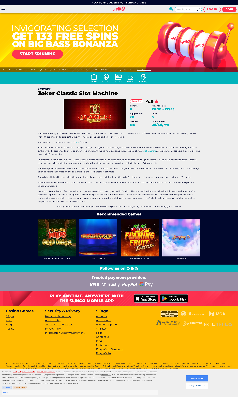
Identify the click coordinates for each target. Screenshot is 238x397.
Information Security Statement (65, 332)
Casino (143, 82)
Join (229, 9)
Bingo (130, 82)
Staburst (129, 366)
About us (101, 316)
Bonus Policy (53, 320)
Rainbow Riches (101, 366)
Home (94, 82)
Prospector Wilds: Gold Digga (57, 258)
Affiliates (101, 328)
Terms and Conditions (59, 324)
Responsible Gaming (58, 316)
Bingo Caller (103, 353)
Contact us (102, 336)
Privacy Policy (53, 328)
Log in (212, 9)
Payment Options (107, 324)
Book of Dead (115, 366)
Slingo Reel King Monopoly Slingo (27, 366)
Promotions (103, 320)
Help (99, 332)
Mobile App (103, 345)
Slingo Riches (66, 366)
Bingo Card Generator (109, 349)
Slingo (106, 82)
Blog (99, 340)
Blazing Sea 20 (98, 258)
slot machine (149, 151)
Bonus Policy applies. (144, 70)
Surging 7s (181, 258)
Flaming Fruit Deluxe (139, 258)
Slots (118, 82)
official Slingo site (27, 363)
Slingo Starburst (49, 366)
